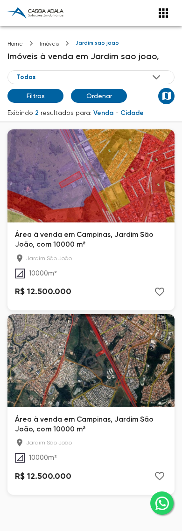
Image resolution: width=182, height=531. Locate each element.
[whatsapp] (162, 503)
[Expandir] (156, 77)
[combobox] (89, 77)
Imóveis (49, 44)
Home (15, 44)
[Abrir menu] (163, 13)
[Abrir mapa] (166, 96)
